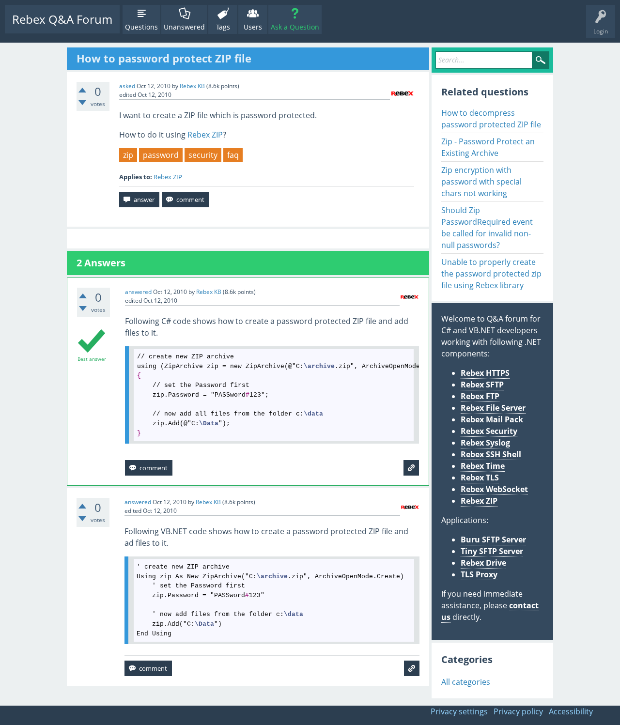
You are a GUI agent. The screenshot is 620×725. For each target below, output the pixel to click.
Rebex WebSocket (494, 489)
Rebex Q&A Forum (62, 19)
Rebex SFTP (482, 384)
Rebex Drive (483, 562)
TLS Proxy (479, 574)
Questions (141, 26)
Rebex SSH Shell (491, 454)
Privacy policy (518, 711)
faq (233, 155)
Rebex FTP (480, 396)
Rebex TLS (480, 477)
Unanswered (184, 26)
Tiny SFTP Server (492, 551)
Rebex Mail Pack (492, 419)
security (202, 155)
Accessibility (571, 711)
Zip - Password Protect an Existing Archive (488, 147)
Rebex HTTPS (485, 373)
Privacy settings (459, 711)
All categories (465, 682)
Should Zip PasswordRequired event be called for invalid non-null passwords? (487, 227)
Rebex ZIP (205, 134)
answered (138, 292)
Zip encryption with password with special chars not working (481, 182)
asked (127, 86)
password (161, 155)
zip (128, 155)
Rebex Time (483, 466)
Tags (223, 26)
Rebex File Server (493, 407)
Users (253, 26)
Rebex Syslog (485, 442)
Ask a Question (295, 26)
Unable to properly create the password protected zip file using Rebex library (491, 274)
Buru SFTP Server (493, 539)
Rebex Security (489, 431)
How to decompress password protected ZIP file (491, 119)
